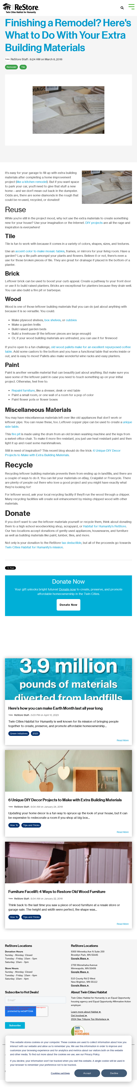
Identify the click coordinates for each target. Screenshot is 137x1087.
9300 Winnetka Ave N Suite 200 (87, 951)
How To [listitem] (14, 825)
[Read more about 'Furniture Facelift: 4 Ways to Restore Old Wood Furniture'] (68, 862)
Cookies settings (60, 1073)
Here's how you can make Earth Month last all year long (55, 708)
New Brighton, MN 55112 (84, 981)
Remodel (11, 67)
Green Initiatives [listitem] (19, 733)
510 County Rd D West (83, 978)
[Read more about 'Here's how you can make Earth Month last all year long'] (68, 679)
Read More (123, 740)
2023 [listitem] (35, 733)
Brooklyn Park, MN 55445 (84, 955)
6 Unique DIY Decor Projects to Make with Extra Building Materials (65, 800)
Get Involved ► (79, 1015)
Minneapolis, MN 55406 (83, 968)
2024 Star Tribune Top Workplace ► (90, 1019)
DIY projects (94, 222)
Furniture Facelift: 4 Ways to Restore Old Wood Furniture (56, 891)
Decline (114, 1073)
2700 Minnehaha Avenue (84, 965)
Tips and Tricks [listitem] (31, 825)
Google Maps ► (80, 958)
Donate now (67, 589)
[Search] (122, 8)
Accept (87, 1073)
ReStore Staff (19, 59)
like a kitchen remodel (32, 182)
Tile (23, 67)
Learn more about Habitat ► (86, 1011)
